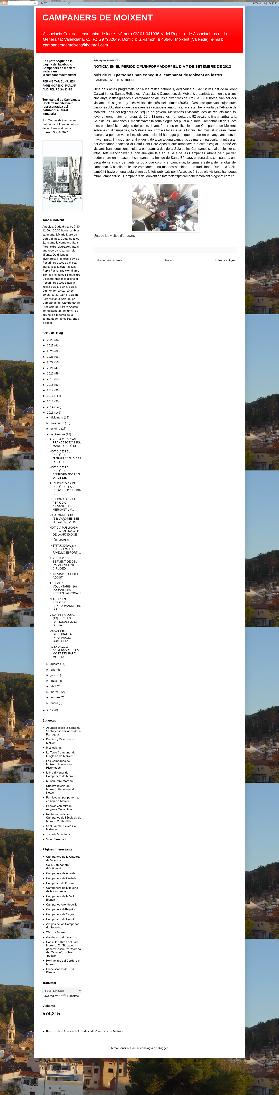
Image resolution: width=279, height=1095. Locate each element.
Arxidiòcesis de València (61, 937)
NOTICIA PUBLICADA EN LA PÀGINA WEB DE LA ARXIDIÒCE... (64, 531)
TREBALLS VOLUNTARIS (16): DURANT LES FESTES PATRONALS (65, 588)
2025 (50, 345)
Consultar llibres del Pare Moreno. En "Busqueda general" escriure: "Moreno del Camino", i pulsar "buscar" (63, 948)
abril (53, 686)
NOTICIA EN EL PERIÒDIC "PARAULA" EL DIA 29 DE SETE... (65, 456)
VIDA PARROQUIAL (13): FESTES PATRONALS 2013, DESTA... (64, 620)
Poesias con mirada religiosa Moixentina (59, 807)
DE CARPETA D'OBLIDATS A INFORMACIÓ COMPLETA (60, 636)
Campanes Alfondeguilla (61, 904)
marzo (54, 692)
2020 (50, 373)
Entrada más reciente (108, 260)
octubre (55, 428)
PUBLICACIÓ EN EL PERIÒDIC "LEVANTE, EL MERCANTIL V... (63, 504)
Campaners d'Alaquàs (60, 909)
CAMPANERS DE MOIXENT (97, 17)
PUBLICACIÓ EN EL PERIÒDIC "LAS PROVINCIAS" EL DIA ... (65, 488)
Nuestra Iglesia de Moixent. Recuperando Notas (61, 789)
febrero (55, 697)
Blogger (163, 1048)
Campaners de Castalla (61, 878)
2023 (50, 356)
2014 (50, 407)
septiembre (58, 434)
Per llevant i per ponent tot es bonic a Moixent (63, 799)
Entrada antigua (225, 260)
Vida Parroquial (56, 839)
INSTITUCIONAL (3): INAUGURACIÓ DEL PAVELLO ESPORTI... (65, 549)
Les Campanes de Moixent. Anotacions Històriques (59, 764)
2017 (50, 390)
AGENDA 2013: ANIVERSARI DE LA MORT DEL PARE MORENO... (64, 652)
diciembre (57, 417)
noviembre (57, 423)
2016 (50, 395)
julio (53, 669)
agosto (55, 663)
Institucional (53, 747)
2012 (50, 710)
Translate (73, 995)
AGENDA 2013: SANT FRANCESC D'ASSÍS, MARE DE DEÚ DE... (65, 443)
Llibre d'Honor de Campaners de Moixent (61, 774)
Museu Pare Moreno (59, 781)
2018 (50, 384)
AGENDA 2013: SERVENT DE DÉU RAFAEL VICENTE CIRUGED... (63, 563)
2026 (50, 340)
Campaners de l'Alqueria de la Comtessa (62, 889)
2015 (50, 401)
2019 (50, 379)
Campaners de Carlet (60, 919)
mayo (54, 680)
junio (53, 675)
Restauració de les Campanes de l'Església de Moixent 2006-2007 (63, 817)
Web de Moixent (56, 932)
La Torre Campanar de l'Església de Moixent (61, 754)
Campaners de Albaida (61, 873)
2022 (50, 362)
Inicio (168, 260)
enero (54, 703)
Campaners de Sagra (60, 914)
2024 (50, 351)
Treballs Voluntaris (58, 834)
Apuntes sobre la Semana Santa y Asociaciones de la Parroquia (63, 731)
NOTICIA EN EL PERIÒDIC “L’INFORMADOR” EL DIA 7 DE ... (65, 604)
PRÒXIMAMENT (60, 540)
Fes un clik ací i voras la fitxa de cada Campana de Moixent (84, 1031)
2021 (50, 368)
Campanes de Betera (60, 883)
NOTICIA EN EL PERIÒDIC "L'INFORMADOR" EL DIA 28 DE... (65, 472)
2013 (50, 412)
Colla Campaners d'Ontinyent (57, 866)
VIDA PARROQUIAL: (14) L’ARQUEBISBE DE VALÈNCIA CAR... (65, 518)
